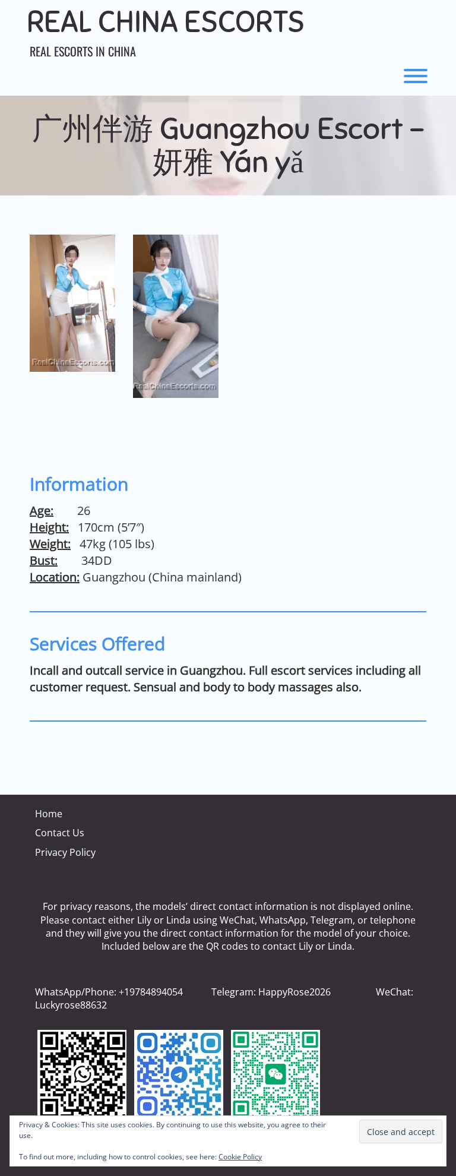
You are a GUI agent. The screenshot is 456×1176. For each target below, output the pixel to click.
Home (48, 813)
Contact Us (59, 832)
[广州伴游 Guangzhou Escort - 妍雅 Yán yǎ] (72, 303)
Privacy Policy (65, 852)
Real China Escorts (166, 22)
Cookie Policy (240, 1157)
